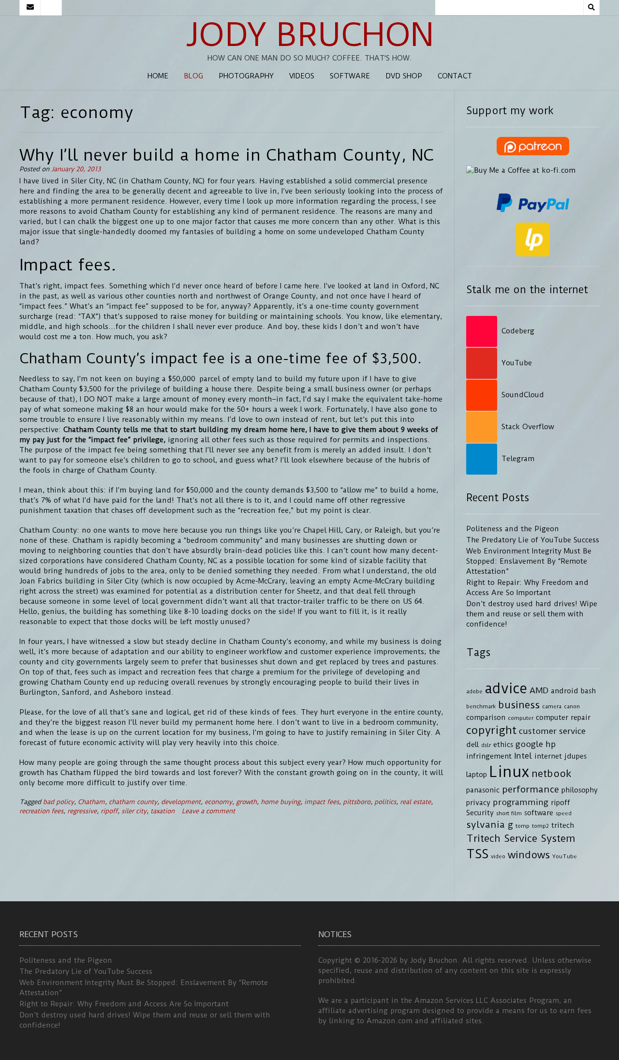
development (181, 802)
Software (350, 76)
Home (157, 76)
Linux (509, 772)
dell (472, 745)
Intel (523, 756)
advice (506, 688)
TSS (477, 854)
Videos (301, 76)
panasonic (483, 790)
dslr (486, 745)
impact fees (321, 802)
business (519, 705)
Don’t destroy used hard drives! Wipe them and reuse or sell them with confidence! (531, 613)
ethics (503, 745)
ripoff (109, 811)
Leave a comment (208, 811)
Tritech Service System (520, 838)
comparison (485, 718)
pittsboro (356, 802)
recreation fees (41, 811)
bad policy (58, 802)
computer (520, 718)
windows (529, 855)
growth (246, 802)
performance (530, 789)
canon (572, 706)
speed (564, 813)
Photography (246, 76)
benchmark (481, 706)
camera (551, 706)
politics (385, 802)
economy (218, 802)
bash (588, 691)
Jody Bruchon (310, 34)
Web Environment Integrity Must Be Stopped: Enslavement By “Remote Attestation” (528, 561)
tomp (523, 825)
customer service (552, 731)
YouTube (564, 856)
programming (520, 802)
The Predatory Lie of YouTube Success (532, 540)
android (564, 691)
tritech (562, 825)
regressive (82, 811)
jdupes (575, 756)
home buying (280, 802)
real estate (415, 802)
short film (509, 813)
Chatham (91, 802)
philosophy (579, 790)
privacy (478, 803)
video (498, 856)
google (529, 744)
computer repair (563, 718)
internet (548, 756)
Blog (193, 76)
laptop (476, 775)
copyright (491, 730)
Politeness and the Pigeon (512, 528)
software (538, 813)
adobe (474, 691)
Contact (455, 76)
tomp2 (540, 825)
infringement (489, 756)
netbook (551, 773)
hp (550, 744)
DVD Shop (403, 76)
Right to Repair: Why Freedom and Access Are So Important (124, 1004)
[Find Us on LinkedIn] (51, 7)
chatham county (133, 802)
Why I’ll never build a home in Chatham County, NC (226, 154)
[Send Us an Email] (30, 7)
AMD (539, 690)
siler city (134, 811)
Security (480, 813)
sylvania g (489, 824)
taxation (162, 811)
